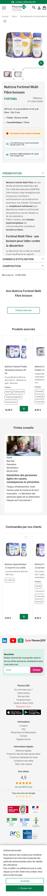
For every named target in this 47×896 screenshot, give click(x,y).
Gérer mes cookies (23, 764)
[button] (4, 8)
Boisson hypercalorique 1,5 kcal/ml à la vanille (15, 566)
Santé (9, 457)
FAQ (23, 729)
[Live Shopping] (20, 640)
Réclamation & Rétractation (23, 732)
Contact (23, 736)
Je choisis (25, 881)
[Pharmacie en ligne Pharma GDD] (18, 8)
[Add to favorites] (26, 340)
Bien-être (10, 461)
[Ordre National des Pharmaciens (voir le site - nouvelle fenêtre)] (36, 822)
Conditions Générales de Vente (24, 757)
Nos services (23, 696)
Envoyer (36, 670)
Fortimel (10, 98)
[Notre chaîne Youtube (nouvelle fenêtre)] (13, 640)
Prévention (11, 464)
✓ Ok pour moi (25, 888)
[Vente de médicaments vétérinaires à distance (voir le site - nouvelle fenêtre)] (25, 822)
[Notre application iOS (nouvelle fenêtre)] (14, 712)
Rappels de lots (23, 739)
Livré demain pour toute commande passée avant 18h (24, 144)
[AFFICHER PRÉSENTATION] (42, 173)
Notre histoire (23, 693)
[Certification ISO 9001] (18, 809)
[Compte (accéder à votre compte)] (39, 8)
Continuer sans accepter (12, 850)
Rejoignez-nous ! (23, 706)
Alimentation (12, 468)
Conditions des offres (23, 761)
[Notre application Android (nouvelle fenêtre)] (32, 712)
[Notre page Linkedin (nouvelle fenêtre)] (4, 640)
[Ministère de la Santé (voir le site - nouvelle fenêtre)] (35, 809)
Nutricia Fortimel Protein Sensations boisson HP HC (16, 370)
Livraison (23, 726)
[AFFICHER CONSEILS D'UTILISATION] (42, 259)
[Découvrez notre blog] (35, 640)
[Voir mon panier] (44, 8)
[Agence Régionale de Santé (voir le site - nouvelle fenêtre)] (15, 834)
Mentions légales (23, 750)
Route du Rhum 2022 (23, 703)
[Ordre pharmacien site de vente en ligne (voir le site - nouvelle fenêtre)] (12, 822)
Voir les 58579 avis (23, 787)
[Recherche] (34, 8)
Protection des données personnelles (23, 754)
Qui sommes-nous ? (23, 689)
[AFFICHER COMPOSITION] (42, 266)
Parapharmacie (23, 700)
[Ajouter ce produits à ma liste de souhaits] (4, 21)
